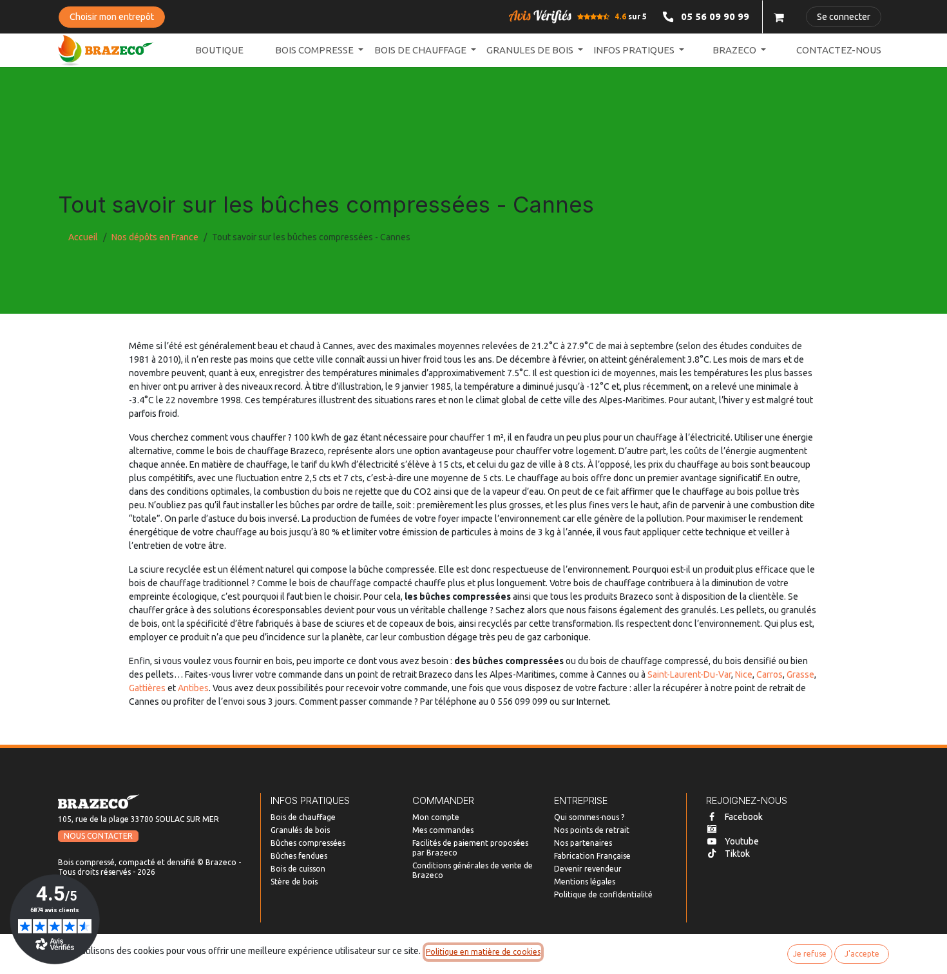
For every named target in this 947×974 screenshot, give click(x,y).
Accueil (83, 237)
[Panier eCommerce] (779, 16)
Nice (743, 674)
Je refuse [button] (810, 954)
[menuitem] (219, 50)
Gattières (147, 688)
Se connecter (843, 17)
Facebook (744, 817)
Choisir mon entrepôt (112, 17)
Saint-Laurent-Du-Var (689, 674)
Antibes (193, 688)
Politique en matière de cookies (483, 952)
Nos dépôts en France (154, 237)
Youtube (742, 841)
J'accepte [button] (862, 954)
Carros (769, 674)
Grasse (800, 674)
